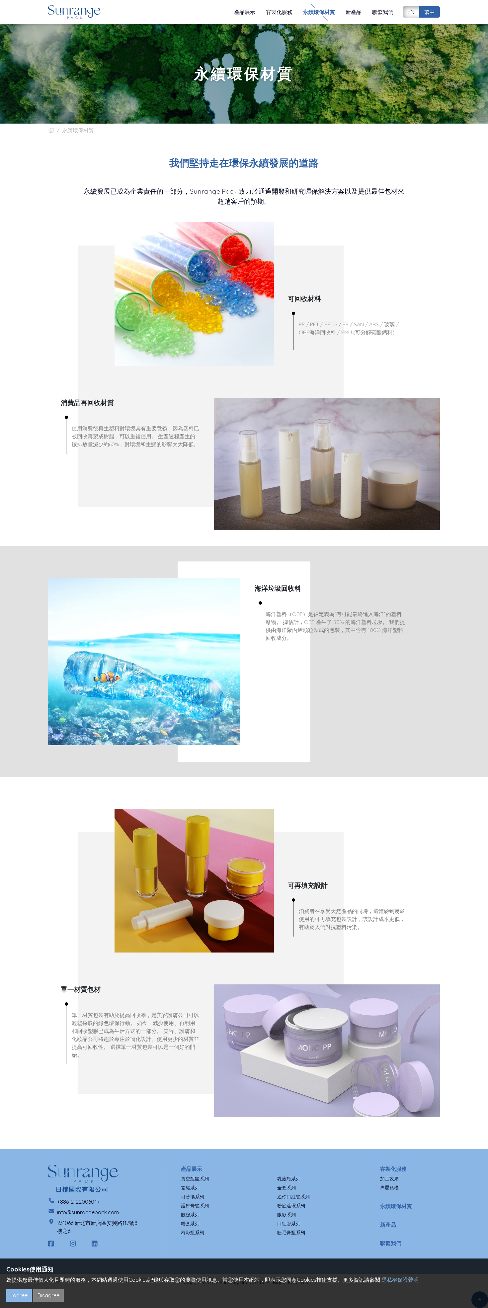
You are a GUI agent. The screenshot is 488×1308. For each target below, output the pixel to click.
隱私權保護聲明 (400, 1279)
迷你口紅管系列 (293, 1197)
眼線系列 (190, 1215)
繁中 (429, 12)
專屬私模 (389, 1188)
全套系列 (286, 1188)
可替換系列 (192, 1197)
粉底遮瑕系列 (291, 1206)
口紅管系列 (288, 1224)
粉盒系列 (190, 1224)
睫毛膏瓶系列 (291, 1233)
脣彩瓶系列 (192, 1233)
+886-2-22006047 (78, 1201)
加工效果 (389, 1179)
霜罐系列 (190, 1188)
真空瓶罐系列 (195, 1179)
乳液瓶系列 (288, 1179)
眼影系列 (286, 1215)
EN (411, 12)
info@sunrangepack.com (88, 1212)
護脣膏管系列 (195, 1206)
